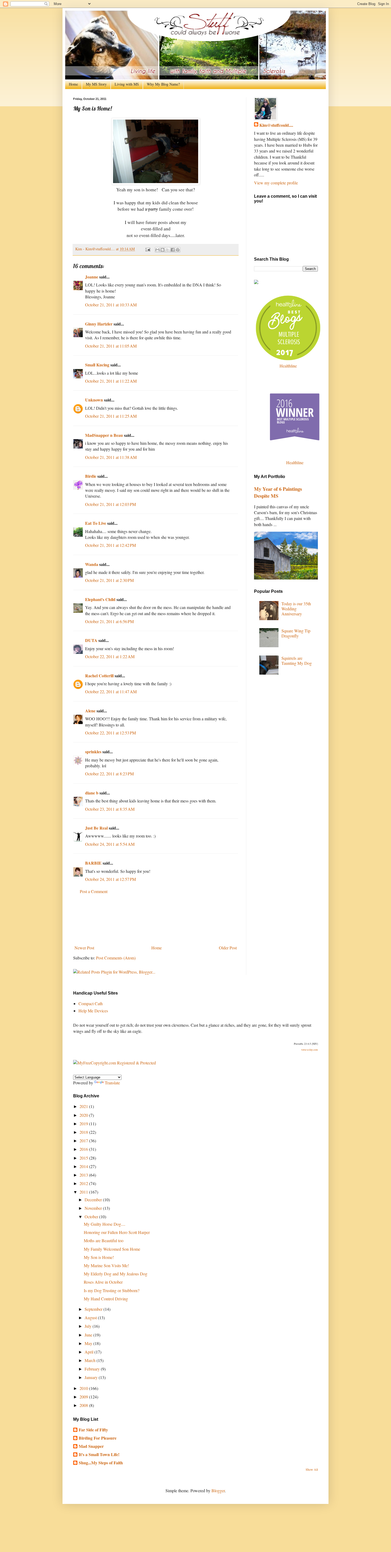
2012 (84, 1183)
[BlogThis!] (162, 249)
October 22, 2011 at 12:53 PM (110, 732)
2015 (84, 1158)
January (92, 1377)
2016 (84, 1149)
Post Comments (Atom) (116, 958)
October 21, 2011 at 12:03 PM (110, 504)
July (89, 1326)
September (94, 1309)
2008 (84, 1405)
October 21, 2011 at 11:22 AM (111, 381)
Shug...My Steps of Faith (101, 1463)
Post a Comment (93, 891)
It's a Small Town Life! (99, 1454)
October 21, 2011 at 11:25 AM (111, 416)
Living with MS (127, 84)
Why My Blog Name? (163, 84)
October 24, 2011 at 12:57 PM (110, 879)
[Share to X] (167, 249)
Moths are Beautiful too (103, 1240)
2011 (84, 1192)
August (91, 1317)
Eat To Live (95, 523)
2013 (84, 1175)
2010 (84, 1388)
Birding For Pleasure (98, 1438)
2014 (84, 1166)
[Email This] (157, 249)
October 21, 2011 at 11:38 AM (111, 457)
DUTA (91, 640)
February (93, 1369)
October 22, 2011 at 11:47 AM (111, 691)
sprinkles (93, 751)
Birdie (90, 476)
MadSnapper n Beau (104, 435)
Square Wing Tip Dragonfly (295, 633)
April (89, 1352)
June (89, 1335)
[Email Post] (147, 248)
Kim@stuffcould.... (276, 125)
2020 (84, 1115)
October (92, 1216)
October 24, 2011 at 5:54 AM (110, 844)
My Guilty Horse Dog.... (104, 1224)
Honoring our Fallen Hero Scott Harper (117, 1232)
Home (73, 84)
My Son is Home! (99, 1257)
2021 (84, 1106)
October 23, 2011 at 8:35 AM (110, 809)
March (91, 1360)
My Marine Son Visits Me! (106, 1265)
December (94, 1199)
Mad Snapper (91, 1446)
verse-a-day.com (309, 1049)
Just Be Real (96, 828)
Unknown (94, 400)
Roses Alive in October (103, 1282)
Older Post (228, 947)
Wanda (91, 564)
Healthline (288, 366)
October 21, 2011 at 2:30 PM (109, 580)
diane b (91, 793)
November (94, 1208)
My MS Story (96, 84)
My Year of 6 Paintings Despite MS (278, 492)
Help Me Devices (93, 1010)
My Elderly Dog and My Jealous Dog (115, 1273)
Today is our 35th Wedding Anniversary (296, 608)
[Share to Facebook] (172, 249)
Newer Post (84, 947)
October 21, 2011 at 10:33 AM (111, 304)
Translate (112, 1082)
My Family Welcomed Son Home (112, 1249)
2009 (84, 1396)
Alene (90, 711)
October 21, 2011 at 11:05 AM (111, 346)
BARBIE (93, 863)
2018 (84, 1132)
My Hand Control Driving (106, 1298)
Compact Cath (90, 1003)
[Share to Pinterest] (177, 249)
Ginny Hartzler (99, 324)
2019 (84, 1123)
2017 (84, 1140)
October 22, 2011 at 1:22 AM (110, 656)
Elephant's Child (100, 599)
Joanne (91, 277)
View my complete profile (276, 182)
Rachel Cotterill (99, 676)
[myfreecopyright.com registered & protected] (114, 1062)
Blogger (218, 1490)
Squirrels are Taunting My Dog (296, 660)
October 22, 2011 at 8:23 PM (109, 773)
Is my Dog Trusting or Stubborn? (111, 1290)
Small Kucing (97, 365)
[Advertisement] (155, 919)
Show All (312, 1469)
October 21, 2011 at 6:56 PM (109, 621)
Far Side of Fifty (93, 1430)
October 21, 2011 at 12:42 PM (110, 545)
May (89, 1343)
